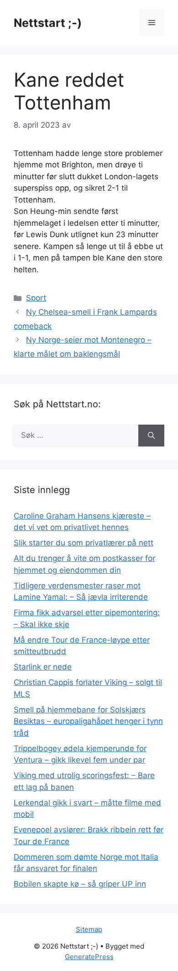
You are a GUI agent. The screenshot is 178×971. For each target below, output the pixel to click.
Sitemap (89, 929)
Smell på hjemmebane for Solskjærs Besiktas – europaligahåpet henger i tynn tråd (88, 721)
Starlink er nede (43, 666)
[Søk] (151, 436)
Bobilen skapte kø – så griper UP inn (80, 883)
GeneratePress (89, 956)
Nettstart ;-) (48, 23)
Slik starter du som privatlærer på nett (83, 542)
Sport (36, 297)
